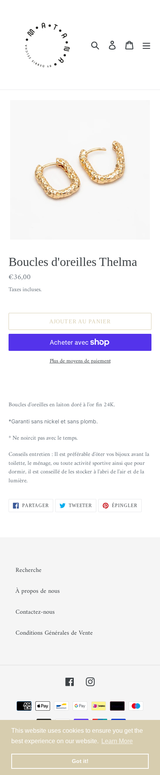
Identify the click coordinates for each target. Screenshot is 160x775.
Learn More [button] (117, 741)
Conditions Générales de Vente (54, 633)
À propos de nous (38, 591)
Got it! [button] (80, 761)
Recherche (29, 570)
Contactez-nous (35, 612)
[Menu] (146, 44)
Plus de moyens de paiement (80, 361)
